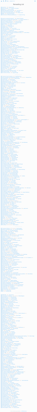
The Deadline (4, 377)
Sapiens (3, 153)
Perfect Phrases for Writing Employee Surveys (9, 357)
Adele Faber (25, 254)
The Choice (4, 276)
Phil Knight (10, 266)
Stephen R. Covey (20, 371)
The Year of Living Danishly (6, 397)
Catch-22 (3, 24)
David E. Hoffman (15, 53)
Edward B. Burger (20, 164)
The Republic (4, 65)
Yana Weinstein (17, 402)
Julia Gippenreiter (21, 234)
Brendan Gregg (14, 159)
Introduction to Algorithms (6, 343)
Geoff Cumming (18, 121)
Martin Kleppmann (20, 95)
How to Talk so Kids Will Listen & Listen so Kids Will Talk (11, 254)
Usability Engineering (5, 404)
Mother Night (4, 352)
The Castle (3, 54)
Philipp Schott (16, 165)
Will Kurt (16, 231)
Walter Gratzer (14, 97)
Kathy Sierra (9, 88)
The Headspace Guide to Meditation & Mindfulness (10, 380)
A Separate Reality (5, 299)
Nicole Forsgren (10, 301)
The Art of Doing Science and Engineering (9, 169)
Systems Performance (5, 159)
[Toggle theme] (35, 1)
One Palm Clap (4, 41)
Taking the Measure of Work (6, 269)
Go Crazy (3, 251)
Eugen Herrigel (15, 72)
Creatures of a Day (5, 92)
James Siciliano (15, 171)
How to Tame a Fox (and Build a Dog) (8, 119)
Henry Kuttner (14, 265)
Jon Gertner (12, 382)
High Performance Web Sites (7, 112)
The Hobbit (4, 381)
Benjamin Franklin (5, 89)
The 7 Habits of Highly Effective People (8, 371)
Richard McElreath (15, 157)
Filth (2, 330)
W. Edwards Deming (13, 42)
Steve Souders (18, 112)
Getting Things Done (5, 332)
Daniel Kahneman (15, 206)
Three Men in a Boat (5, 207)
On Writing (4, 135)
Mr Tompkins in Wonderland (7, 132)
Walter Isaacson (13, 89)
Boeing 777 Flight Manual (6, 309)
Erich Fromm (14, 28)
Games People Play (5, 331)
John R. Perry (15, 170)
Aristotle (8, 237)
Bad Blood (3, 306)
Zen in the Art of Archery (6, 72)
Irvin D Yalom (13, 35)
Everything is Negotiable (6, 328)
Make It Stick (4, 127)
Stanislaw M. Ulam (18, 22)
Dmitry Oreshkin (14, 256)
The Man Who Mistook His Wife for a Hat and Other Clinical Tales (13, 187)
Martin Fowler (10, 363)
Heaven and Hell (4, 110)
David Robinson (18, 344)
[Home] (1, 1)
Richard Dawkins (15, 174)
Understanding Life (5, 213)
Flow (2, 106)
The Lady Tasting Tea (5, 60)
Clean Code (4, 232)
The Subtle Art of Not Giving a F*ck (8, 196)
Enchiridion (4, 96)
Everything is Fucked (5, 99)
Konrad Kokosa (17, 145)
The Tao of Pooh (4, 68)
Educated (3, 324)
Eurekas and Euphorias (6, 97)
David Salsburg (14, 60)
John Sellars (13, 126)
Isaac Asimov (11, 148)
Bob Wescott (21, 327)
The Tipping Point (5, 395)
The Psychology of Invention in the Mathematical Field (11, 192)
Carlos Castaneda (14, 299)
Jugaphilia (3, 256)
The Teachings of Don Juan (6, 394)
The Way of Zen (4, 204)
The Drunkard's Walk (5, 378)
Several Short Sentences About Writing (8, 46)
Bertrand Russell (18, 21)
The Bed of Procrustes (5, 52)
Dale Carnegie (31, 335)
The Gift (3, 279)
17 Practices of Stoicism (6, 228)
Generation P (4, 108)
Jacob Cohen (25, 267)
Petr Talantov (21, 20)
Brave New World (5, 311)
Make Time (4, 258)
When (3, 290)
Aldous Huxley (15, 57)
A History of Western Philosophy (7, 21)
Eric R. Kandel (14, 178)
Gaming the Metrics (5, 250)
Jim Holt (17, 220)
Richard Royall (13, 156)
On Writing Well (4, 134)
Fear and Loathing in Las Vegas (7, 245)
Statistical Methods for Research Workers (9, 367)
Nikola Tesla (11, 133)
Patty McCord (10, 360)
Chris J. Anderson (11, 270)
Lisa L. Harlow (21, 70)
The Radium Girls (5, 286)
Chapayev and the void (5, 315)
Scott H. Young (11, 210)
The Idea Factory (4, 382)
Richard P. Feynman (20, 18)
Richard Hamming (22, 169)
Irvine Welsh (11, 209)
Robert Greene (9, 129)
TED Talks (3, 270)
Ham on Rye (4, 333)
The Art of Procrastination (6, 170)
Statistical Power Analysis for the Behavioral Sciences (11, 267)
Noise (3, 356)
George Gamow (12, 36)
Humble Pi (3, 339)
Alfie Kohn (14, 400)
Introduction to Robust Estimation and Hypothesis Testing (12, 32)
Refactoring (4, 363)
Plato (11, 27)
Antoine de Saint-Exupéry (14, 281)
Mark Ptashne (12, 79)
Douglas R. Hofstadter (15, 8)
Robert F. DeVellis (14, 154)
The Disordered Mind (5, 178)
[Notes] (1, 7)
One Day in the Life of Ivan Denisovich (8, 136)
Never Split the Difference (6, 39)
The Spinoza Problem (5, 67)
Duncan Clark (11, 303)
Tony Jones (13, 364)
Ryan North (15, 116)
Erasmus (10, 43)
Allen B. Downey (15, 45)
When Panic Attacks (5, 221)
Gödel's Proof (4, 109)
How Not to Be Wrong (5, 114)
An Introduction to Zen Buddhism (7, 305)
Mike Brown (21, 31)
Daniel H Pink (8, 241)
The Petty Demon (5, 190)
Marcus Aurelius (11, 9)
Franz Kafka (10, 54)
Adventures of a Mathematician (7, 22)
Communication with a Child (6, 234)
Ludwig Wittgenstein (18, 399)
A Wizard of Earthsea (5, 300)
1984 (2, 291)
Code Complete (4, 233)
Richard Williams (16, 166)
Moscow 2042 (4, 259)
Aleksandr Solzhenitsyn (21, 136)
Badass (3, 88)
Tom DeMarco (11, 377)
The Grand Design (5, 280)
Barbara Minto (16, 389)
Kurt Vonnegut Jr (14, 48)
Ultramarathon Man (5, 211)
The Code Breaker (5, 277)
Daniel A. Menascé (22, 313)
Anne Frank (15, 278)
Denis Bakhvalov (25, 142)
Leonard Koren (10, 217)
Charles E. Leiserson (17, 343)
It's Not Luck (4, 122)
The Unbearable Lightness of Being (8, 201)
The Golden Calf (4, 183)
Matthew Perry (21, 107)
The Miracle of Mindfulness (6, 283)
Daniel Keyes (14, 248)
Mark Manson (13, 99)
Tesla (2, 271)
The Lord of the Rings (5, 386)
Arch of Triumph (4, 230)
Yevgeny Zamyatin (12, 219)
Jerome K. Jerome (14, 207)
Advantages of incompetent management (9, 82)
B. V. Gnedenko (28, 257)
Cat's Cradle (4, 314)
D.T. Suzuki (17, 305)
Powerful (3, 360)
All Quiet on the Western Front (7, 229)
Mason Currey (11, 316)
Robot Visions (4, 149)
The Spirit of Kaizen (5, 393)
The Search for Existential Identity (7, 194)
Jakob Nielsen (14, 404)
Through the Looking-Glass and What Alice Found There (11, 208)
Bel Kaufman (14, 403)
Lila (2, 348)
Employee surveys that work (6, 244)
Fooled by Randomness (6, 29)
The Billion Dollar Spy (5, 53)
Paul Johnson (14, 80)
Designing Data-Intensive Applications (8, 95)
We (2, 219)
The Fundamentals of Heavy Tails (7, 58)
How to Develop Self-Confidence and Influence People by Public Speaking (14, 335)
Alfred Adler (17, 212)
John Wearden (21, 284)
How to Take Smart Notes (6, 118)
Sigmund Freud (20, 285)
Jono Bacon (14, 168)
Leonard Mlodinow (15, 378)
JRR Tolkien (10, 381)
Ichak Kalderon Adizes (15, 235)
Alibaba (3, 303)
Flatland (3, 247)
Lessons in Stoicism (5, 126)
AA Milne (23, 175)
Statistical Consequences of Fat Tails (8, 49)
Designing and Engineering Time (7, 238)
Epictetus (9, 96)
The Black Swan (4, 173)
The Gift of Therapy (5, 181)
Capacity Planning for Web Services (8, 313)
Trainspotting (4, 209)
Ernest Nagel (11, 109)
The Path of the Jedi (5, 188)
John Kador (22, 357)
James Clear (11, 87)
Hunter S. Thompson (18, 245)
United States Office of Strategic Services (22, 47)
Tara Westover (10, 324)
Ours (2, 140)
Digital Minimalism (5, 321)
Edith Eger (10, 276)
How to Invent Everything (6, 116)
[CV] (7, 1)
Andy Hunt (16, 191)
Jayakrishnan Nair (19, 58)
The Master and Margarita (6, 282)
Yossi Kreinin (23, 82)
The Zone (3, 205)
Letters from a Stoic (5, 33)
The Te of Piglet (4, 199)
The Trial (3, 69)
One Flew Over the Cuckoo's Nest (7, 138)
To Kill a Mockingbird (5, 398)
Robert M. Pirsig (22, 14)
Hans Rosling (10, 100)
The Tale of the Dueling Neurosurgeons (8, 198)
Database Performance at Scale (7, 317)
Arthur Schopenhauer (18, 167)
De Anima (3, 237)
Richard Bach (16, 345)
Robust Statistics (4, 151)
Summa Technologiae (5, 158)
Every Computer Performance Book (8, 327)
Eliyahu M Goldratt (10, 59)
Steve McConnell (12, 233)
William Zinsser (12, 134)
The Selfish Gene (4, 195)
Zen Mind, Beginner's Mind (6, 407)
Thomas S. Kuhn (20, 12)
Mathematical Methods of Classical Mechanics (10, 130)
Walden (3, 13)
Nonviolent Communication (6, 261)
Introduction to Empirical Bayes (7, 344)
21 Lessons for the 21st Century (7, 76)
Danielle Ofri (13, 289)
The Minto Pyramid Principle (6, 389)
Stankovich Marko (9, 271)
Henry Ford (12, 260)
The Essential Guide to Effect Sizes (7, 179)
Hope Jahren (9, 125)
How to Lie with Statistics (6, 117)
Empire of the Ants (5, 326)
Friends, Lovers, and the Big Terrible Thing (9, 107)
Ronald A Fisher (21, 367)
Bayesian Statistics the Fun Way (7, 231)
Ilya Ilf (15, 183)
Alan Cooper (19, 385)
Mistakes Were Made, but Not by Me (8, 10)
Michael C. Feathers (20, 222)
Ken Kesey (17, 138)
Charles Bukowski (12, 333)
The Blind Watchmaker (5, 174)
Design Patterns (4, 319)
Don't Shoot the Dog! (5, 322)
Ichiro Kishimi (16, 55)
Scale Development (5, 154)
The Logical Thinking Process (7, 61)
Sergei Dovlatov (17, 78)
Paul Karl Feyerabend (13, 23)
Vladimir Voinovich (16, 259)
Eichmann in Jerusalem (6, 242)
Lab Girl (3, 125)
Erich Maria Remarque (14, 172)
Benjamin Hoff (12, 68)
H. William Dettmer (17, 61)
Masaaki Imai (11, 30)
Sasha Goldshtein (15, 264)
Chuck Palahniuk (11, 104)
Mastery (3, 129)
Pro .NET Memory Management (7, 145)
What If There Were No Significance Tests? (9, 70)
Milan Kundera (18, 201)
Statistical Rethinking (5, 157)
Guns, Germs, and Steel (6, 252)
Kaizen (3, 346)
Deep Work (4, 318)
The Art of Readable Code (6, 272)
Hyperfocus (4, 340)
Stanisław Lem (14, 158)
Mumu (3, 353)
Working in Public (5, 223)
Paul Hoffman (19, 62)
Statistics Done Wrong (5, 50)
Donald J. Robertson (20, 255)
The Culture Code (5, 376)
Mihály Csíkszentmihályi (10, 106)
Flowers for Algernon (5, 248)
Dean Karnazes (13, 211)
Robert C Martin (11, 232)
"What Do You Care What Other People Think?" (10, 19)
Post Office (4, 359)
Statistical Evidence (5, 156)
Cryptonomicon (4, 94)
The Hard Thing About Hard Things (8, 184)
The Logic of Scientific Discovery (7, 186)
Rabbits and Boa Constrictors (7, 147)
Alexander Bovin (28, 77)
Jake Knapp (10, 258)
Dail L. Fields (16, 269)
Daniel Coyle (12, 376)
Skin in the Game (5, 155)
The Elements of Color (5, 379)
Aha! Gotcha (4, 83)
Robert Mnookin (16, 307)
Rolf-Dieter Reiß (19, 366)
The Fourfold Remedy (5, 180)
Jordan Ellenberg (15, 114)
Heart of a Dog (4, 253)
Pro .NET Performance (5, 264)
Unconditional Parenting (6, 400)
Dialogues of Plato (5, 27)
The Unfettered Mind (5, 203)
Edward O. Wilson (16, 370)
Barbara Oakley (14, 298)
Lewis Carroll (13, 84)
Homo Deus (4, 113)
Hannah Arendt (14, 242)
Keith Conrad (15, 302)
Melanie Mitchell (11, 26)
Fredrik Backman (13, 296)
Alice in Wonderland (5, 84)
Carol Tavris (19, 10)
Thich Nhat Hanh (14, 263)
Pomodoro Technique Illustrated (7, 358)
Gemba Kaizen (4, 30)
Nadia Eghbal (12, 223)
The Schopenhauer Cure (6, 66)
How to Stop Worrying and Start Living (8, 337)
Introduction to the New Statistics (7, 121)
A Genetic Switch (4, 79)
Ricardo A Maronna (13, 152)
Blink (2, 308)
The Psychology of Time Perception (8, 284)
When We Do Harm (5, 289)
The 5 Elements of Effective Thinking (8, 164)
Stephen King (10, 135)
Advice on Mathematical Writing (7, 302)
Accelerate (3, 301)
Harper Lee (13, 398)
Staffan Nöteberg (18, 358)
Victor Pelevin (11, 108)
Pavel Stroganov (19, 228)
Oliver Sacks (29, 187)
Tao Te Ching (4, 161)
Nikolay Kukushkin (16, 41)
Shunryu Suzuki (16, 407)
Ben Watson (19, 405)
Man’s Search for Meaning (6, 128)
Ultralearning (4, 210)
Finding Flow (4, 246)
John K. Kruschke (17, 240)
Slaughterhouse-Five (5, 48)
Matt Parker (10, 339)
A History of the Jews (5, 80)
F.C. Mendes (19, 317)
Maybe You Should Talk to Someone (8, 131)
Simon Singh (14, 103)
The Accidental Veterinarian (6, 165)
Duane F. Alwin (12, 351)
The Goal (3, 59)
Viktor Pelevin (18, 315)
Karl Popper (18, 11)
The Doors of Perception (6, 57)
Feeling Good (4, 102)
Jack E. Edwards (21, 115)
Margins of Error (4, 351)
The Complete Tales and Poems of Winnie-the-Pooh (10, 175)
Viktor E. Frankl (16, 128)
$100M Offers (4, 294)
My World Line (4, 36)
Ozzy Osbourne (10, 342)
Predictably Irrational (5, 144)
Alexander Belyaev (17, 373)
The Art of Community (5, 168)
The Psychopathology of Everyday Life (8, 285)
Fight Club (3, 104)
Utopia (3, 216)
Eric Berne (12, 331)
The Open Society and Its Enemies (7, 11)
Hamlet (3, 334)
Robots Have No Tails (5, 265)
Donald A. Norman (18, 56)
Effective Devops (4, 325)
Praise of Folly (4, 43)
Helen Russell (16, 397)
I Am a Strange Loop (5, 341)
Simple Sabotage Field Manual (7, 47)
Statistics (3, 368)
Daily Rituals (4, 316)
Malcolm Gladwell (10, 141)
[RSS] (3, 1)
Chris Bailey (10, 340)
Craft (2, 91)
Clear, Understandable (5, 90)
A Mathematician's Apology (6, 81)
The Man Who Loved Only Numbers (8, 62)
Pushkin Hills (4, 146)
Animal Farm (4, 7)
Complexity (4, 26)
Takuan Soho (14, 203)
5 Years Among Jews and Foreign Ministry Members (10, 77)
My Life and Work (5, 260)
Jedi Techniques (4, 123)
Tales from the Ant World (6, 370)
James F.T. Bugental (20, 194)
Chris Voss (15, 39)
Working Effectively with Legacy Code (8, 222)
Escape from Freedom (5, 28)
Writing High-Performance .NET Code (8, 405)
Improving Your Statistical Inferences (8, 120)
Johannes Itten (14, 379)
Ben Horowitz (18, 184)
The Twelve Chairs (5, 200)
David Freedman (10, 368)
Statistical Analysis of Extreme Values (8, 366)
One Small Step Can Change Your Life (8, 139)
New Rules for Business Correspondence (9, 354)
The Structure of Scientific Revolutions (8, 12)
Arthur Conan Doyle (20, 372)
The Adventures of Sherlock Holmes (8, 372)
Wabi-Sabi (3, 217)
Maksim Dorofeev (17, 123)
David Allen (13, 332)
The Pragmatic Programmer (6, 191)
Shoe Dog (3, 266)
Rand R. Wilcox (26, 32)
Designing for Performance (6, 320)
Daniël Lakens (19, 120)
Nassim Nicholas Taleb (16, 29)
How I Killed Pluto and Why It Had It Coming (9, 31)
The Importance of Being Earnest (7, 384)
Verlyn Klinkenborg (21, 46)
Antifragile (3, 86)
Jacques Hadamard (26, 192)
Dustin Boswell (15, 272)
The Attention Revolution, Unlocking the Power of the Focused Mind (13, 273)
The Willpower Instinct (5, 396)
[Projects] (5, 1)
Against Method (4, 23)
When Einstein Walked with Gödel (7, 220)
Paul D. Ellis (18, 179)
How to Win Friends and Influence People (9, 338)
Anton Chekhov (14, 218)
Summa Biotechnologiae (6, 369)
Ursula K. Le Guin (14, 300)
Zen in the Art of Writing (6, 406)
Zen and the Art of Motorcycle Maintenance (9, 14)
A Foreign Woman (5, 78)
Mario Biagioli (13, 250)
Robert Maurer (19, 139)
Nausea (3, 37)
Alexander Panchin (20, 369)
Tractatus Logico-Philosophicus (7, 399)
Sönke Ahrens (15, 118)
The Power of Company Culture (7, 391)
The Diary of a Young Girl (6, 278)
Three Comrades (4, 287)
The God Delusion (5, 182)
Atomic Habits (4, 87)
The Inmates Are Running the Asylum (8, 385)
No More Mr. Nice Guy (5, 355)
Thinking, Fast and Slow (6, 206)
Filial (2, 105)
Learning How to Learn (6, 347)
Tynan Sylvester (13, 239)
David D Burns (11, 102)
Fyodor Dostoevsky (19, 93)
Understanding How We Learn (7, 402)
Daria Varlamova (14, 251)
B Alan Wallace (30, 273)
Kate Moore (12, 286)
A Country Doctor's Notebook (7, 295)
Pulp (2, 361)
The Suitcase (4, 197)
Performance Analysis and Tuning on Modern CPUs (10, 142)
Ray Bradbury (12, 329)
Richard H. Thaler (10, 40)
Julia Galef (12, 193)
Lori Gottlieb (19, 131)
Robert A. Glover (15, 355)
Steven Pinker (18, 274)
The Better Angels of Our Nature (7, 274)
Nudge (3, 40)
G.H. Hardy (15, 81)
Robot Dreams (4, 148)
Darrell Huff (15, 117)
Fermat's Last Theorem (6, 103)
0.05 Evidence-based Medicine (7, 20)
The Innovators (4, 185)
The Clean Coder (4, 374)
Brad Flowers (13, 390)
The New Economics (5, 63)
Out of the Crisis (4, 42)
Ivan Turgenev (16, 101)
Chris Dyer (17, 391)
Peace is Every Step (5, 263)
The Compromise (5, 177)
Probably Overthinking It (6, 45)
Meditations (4, 9)
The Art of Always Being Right (7, 167)
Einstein (3, 243)
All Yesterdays (4, 304)
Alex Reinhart (14, 50)
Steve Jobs (3, 268)
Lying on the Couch (5, 35)
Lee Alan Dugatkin (24, 119)
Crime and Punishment (6, 93)
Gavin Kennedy (15, 328)
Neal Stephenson (13, 94)
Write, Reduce (4, 224)
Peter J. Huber (12, 151)
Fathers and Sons (5, 101)
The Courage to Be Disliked (6, 55)
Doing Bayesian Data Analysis (7, 240)
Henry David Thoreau (10, 13)
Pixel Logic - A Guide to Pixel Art (7, 143)
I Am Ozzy (3, 342)
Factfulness (4, 100)
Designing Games (5, 239)
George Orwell (11, 7)
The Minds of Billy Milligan (6, 387)
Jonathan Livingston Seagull (6, 345)
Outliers (3, 141)
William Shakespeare (10, 334)
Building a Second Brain (6, 312)
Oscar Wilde (18, 384)
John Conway (11, 304)
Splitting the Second (5, 364)
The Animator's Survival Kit (6, 166)
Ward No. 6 (4, 218)
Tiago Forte (14, 312)
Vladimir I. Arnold (23, 130)
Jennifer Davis (12, 325)
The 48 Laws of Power (5, 162)
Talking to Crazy (4, 160)
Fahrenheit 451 (4, 329)
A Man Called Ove (5, 296)
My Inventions (4, 133)
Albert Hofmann (8, 34)
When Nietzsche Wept (5, 71)
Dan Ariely (13, 144)
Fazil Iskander (16, 147)
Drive (3, 241)
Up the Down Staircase (6, 403)
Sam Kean (19, 198)
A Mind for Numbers (5, 298)
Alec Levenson (16, 244)
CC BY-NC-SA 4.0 (24, 411)
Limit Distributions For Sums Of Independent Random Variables (13, 257)
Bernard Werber (13, 326)
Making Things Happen (6, 350)
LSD (2, 34)
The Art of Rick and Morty (6, 171)
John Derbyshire (13, 44)
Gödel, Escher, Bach (5, 8)
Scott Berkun (14, 350)
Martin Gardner (11, 83)
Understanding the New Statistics (7, 214)
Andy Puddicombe (25, 380)
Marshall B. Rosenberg (18, 261)
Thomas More (9, 216)
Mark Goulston (12, 160)
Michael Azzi (17, 143)
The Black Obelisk (5, 172)
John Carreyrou (10, 306)
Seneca (11, 33)
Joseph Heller (9, 24)
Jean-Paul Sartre (9, 37)
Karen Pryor (14, 322)
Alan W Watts (12, 204)
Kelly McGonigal (15, 396)
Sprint (3, 365)
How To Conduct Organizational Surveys (9, 115)
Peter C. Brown (11, 127)
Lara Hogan (18, 320)
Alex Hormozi (11, 294)
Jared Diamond (15, 252)
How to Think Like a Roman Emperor (8, 255)
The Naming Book (5, 390)
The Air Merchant (5, 373)
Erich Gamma (12, 319)
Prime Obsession (5, 44)
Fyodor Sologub (17, 190)
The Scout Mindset (5, 193)
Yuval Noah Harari (18, 76)
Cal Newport (10, 318)
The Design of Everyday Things (7, 56)
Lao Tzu (9, 161)
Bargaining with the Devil (6, 307)
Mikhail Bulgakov (16, 253)
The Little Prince (4, 281)
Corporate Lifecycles (5, 235)
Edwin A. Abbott (10, 247)
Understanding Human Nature (7, 212)
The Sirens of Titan (5, 392)
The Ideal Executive (5, 383)
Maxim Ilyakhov (18, 90)
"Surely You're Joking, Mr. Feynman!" (8, 18)
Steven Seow (20, 238)
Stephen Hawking (14, 280)
